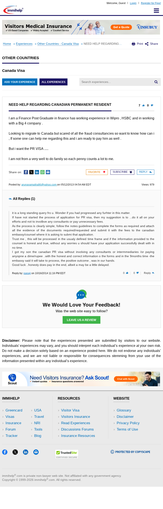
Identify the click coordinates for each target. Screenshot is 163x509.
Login (133, 3)
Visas (10, 417)
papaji (27, 273)
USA (37, 410)
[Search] (156, 82)
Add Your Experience (19, 82)
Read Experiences (75, 423)
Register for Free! (151, 3)
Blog (37, 436)
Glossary (124, 410)
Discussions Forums (77, 429)
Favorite (94, 172)
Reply (143, 171)
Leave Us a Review (81, 320)
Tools (38, 429)
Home (7, 43)
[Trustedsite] (67, 458)
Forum (11, 429)
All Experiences (53, 82)
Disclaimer (125, 417)
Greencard (14, 410)
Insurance (13, 423)
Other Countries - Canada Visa (58, 43)
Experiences (24, 43)
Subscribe (120, 171)
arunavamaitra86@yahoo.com (39, 184)
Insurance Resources (78, 436)
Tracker (12, 436)
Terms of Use (127, 429)
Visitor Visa (70, 410)
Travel (39, 417)
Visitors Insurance (75, 417)
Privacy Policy (128, 423)
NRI (37, 423)
